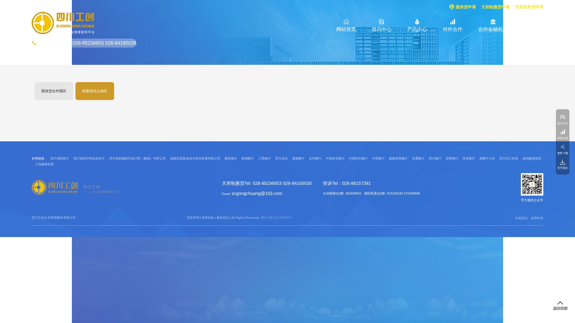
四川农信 (281, 158)
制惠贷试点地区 (94, 91)
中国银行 (378, 158)
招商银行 (452, 158)
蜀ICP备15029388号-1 (277, 217)
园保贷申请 (466, 7)
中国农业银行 (335, 158)
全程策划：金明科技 (529, 218)
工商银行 (264, 158)
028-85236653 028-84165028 (104, 43)
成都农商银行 (398, 158)
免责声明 (193, 217)
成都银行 (298, 158)
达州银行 (315, 158)
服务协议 (223, 217)
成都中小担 (487, 158)
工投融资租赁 (44, 164)
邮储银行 (247, 158)
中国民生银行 (358, 158)
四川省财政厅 (59, 158)
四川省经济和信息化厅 (89, 158)
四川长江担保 (508, 158)
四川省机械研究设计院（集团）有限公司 (137, 158)
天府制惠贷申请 (495, 7)
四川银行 (435, 158)
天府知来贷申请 (529, 7)
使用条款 (207, 217)
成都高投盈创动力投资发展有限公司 (195, 158)
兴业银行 (468, 158)
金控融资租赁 (531, 158)
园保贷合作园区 (53, 91)
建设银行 (231, 158)
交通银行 (418, 158)
